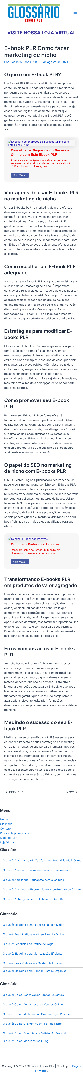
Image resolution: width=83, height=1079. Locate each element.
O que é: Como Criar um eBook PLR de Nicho (32, 1023)
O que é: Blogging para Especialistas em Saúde (33, 925)
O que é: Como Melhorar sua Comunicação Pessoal (36, 1014)
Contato (5, 828)
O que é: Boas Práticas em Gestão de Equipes (33, 963)
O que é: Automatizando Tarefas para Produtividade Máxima (42, 860)
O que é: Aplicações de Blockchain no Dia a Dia (33, 899)
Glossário (6, 824)
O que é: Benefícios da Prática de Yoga (28, 944)
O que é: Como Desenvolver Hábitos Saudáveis (34, 995)
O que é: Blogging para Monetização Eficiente (32, 953)
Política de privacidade (14, 833)
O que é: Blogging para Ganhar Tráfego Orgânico (35, 971)
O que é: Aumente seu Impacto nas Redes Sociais (35, 870)
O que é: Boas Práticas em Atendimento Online (33, 934)
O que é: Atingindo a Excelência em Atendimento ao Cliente (42, 889)
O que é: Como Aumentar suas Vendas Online (33, 1004)
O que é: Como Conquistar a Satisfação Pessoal (34, 1033)
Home (4, 819)
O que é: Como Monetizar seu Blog (25, 1041)
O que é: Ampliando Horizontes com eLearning (33, 880)
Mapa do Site (8, 838)
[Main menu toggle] (75, 13)
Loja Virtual (7, 842)
